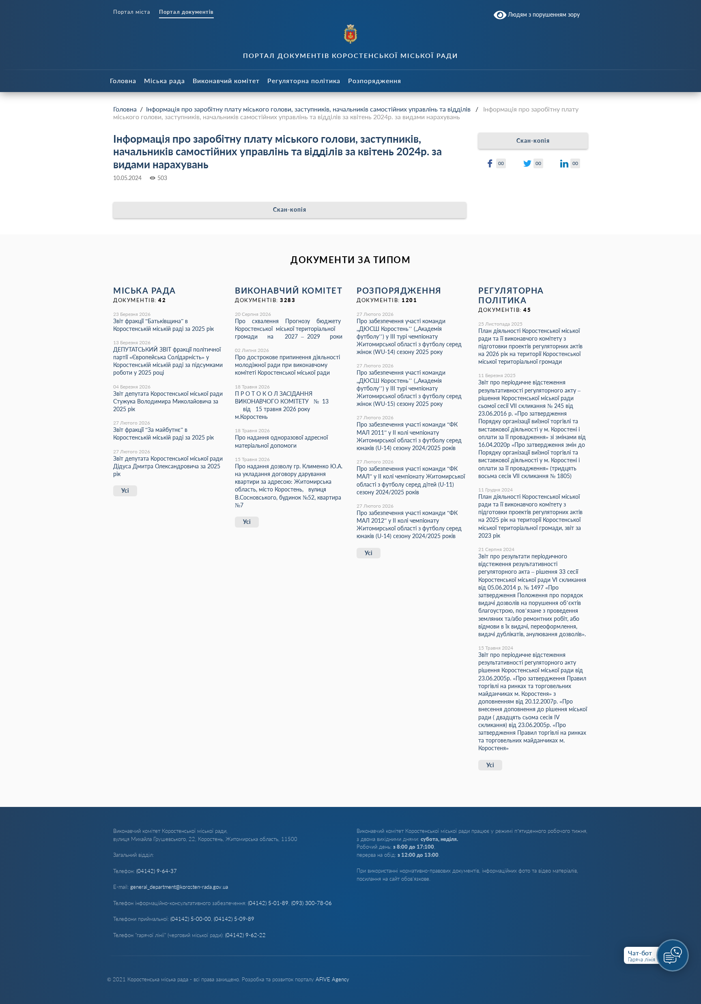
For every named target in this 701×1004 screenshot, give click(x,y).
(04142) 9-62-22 (245, 935)
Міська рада (164, 80)
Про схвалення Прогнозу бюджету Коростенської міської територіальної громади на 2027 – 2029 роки (288, 329)
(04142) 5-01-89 (268, 903)
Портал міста (131, 12)
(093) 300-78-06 (311, 903)
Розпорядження (374, 80)
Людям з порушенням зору (543, 14)
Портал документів (186, 12)
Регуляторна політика (303, 80)
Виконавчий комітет (226, 80)
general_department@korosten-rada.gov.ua (179, 887)
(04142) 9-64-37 (156, 871)
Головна (123, 80)
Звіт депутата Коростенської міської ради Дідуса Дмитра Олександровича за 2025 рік (168, 466)
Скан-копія (289, 209)
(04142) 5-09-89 (234, 919)
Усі (125, 490)
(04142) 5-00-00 (190, 919)
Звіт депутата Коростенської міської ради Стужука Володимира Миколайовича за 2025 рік (168, 401)
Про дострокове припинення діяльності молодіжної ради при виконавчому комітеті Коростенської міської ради (287, 365)
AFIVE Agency (332, 979)
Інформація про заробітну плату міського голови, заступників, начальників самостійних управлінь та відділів (308, 109)
